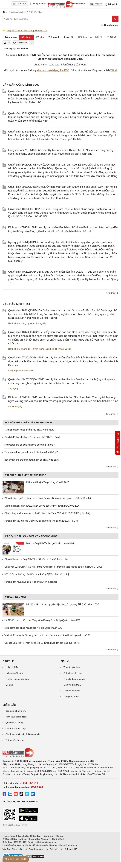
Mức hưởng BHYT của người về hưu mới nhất (50, 543)
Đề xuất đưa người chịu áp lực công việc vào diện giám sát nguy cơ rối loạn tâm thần (48, 498)
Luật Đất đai (51, 849)
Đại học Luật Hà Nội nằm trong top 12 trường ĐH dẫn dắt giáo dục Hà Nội (42, 642)
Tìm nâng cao (110, 25)
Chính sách (28, 370)
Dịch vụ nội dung (71, 690)
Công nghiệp (14, 370)
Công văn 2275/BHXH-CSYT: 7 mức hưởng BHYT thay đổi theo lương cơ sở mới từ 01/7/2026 (53, 566)
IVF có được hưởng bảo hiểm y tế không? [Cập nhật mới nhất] (36, 574)
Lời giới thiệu (12, 667)
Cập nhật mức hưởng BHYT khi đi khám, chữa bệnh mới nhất (36, 559)
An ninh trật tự (15, 406)
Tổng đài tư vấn (71, 696)
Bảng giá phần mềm (16, 711)
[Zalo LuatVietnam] (10, 794)
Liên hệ (9, 684)
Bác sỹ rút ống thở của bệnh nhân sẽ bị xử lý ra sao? (31, 459)
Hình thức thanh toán (16, 716)
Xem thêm (111, 293)
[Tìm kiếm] (115, 19)
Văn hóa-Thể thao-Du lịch (58, 349)
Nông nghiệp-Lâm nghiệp (33, 323)
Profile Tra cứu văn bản (17, 679)
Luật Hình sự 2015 (68, 849)
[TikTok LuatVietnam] (21, 794)
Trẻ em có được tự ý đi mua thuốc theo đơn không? (31, 452)
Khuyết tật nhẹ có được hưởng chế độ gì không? (29, 444)
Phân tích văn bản (72, 673)
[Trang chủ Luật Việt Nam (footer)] (60, 752)
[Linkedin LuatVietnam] (33, 794)
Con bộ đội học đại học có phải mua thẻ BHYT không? (32, 437)
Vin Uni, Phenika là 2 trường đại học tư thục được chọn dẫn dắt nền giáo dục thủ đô (47, 635)
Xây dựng (13, 388)
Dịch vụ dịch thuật (72, 684)
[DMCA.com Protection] (35, 857)
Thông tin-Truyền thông (32, 349)
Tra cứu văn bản (71, 667)
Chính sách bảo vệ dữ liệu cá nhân (23, 734)
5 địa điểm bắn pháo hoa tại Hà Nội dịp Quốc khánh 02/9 (33, 627)
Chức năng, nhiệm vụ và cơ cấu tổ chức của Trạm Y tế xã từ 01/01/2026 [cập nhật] (47, 513)
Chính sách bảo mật (16, 728)
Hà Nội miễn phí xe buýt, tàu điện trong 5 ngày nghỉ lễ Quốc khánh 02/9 (62, 604)
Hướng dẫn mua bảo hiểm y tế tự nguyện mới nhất (30, 581)
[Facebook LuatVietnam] (4, 794)
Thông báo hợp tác (15, 740)
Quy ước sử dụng (14, 722)
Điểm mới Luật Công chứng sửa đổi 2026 (47, 482)
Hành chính (14, 323)
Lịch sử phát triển (14, 673)
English (98, 3)
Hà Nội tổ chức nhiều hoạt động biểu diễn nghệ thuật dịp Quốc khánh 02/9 (42, 620)
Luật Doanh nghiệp (33, 849)
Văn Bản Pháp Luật (12, 849)
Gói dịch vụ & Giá (76, 3)
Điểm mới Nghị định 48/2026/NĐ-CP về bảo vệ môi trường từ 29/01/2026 (42, 505)
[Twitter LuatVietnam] (27, 794)
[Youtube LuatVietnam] (16, 794)
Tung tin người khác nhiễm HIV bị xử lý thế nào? (29, 429)
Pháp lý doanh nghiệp (74, 679)
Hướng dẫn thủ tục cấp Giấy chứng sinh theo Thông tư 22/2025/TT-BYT (41, 520)
